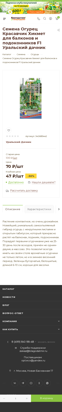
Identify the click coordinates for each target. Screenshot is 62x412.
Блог (6, 305)
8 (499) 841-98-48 (23, 342)
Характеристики (39, 209)
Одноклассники (39, 383)
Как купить (10, 329)
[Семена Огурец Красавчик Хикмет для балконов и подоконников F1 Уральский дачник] (31, 98)
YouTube (31, 383)
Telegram (23, 383)
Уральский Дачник (18, 141)
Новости (9, 297)
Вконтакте (14, 383)
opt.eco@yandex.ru (33, 360)
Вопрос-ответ (13, 313)
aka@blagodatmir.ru (33, 350)
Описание (12, 209)
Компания (10, 321)
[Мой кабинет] (50, 18)
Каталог (8, 289)
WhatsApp (47, 383)
